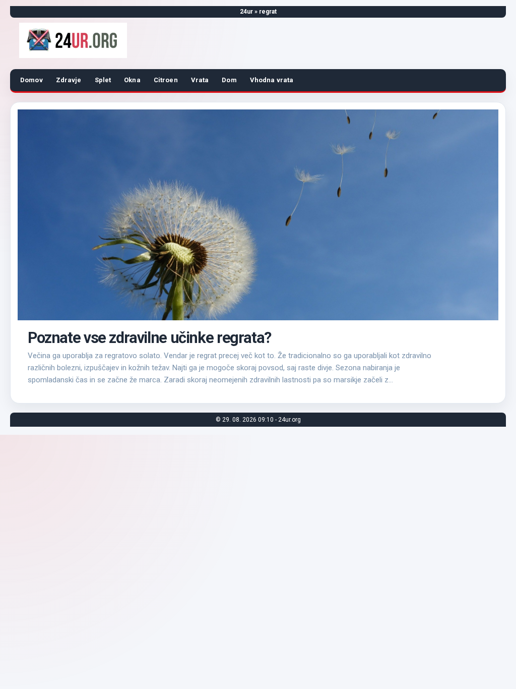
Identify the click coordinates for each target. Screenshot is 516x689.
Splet (103, 80)
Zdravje (69, 80)
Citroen (166, 80)
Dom (229, 80)
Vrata (200, 80)
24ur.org (289, 419)
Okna (132, 80)
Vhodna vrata (272, 80)
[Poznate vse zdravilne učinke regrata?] (258, 214)
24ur (246, 11)
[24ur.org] (73, 40)
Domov (31, 80)
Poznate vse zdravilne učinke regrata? (149, 337)
